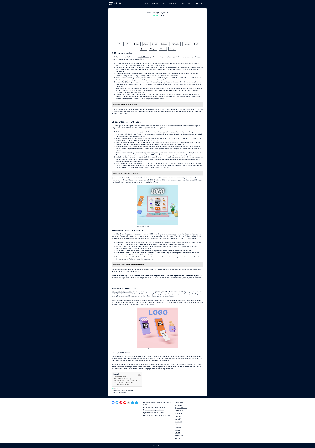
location (187, 44)
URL (183, 3)
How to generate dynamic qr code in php (156, 415)
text (121, 44)
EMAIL (190, 3)
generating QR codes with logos (132, 236)
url (129, 44)
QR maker (178, 427)
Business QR (179, 402)
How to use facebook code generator (123, 390)
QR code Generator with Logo (123, 379)
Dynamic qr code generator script (154, 407)
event (144, 49)
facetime (176, 44)
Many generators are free (128, 84)
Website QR (179, 436)
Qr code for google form (120, 392)
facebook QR (179, 411)
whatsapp (165, 44)
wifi (196, 44)
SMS (146, 3)
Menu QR (178, 419)
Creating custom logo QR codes (122, 292)
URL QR (177, 433)
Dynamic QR (179, 405)
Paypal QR (178, 422)
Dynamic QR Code (181, 408)
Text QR (177, 430)
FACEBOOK (198, 3)
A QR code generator (120, 376)
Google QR (178, 413)
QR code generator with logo (122, 126)
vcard (164, 49)
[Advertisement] (157, 30)
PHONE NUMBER (173, 3)
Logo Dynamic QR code (123, 384)
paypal (173, 49)
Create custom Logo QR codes (125, 382)
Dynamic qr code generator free (153, 410)
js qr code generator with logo (135, 59)
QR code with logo (122, 167)
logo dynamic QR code (120, 356)
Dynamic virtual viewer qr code (153, 413)
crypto (154, 49)
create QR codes (143, 57)
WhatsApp (154, 3)
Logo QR (115, 388)
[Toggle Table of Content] (138, 374)
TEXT (163, 3)
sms (146, 44)
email (155, 44)
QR (176, 424)
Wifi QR (177, 438)
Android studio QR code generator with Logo (128, 380)
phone (137, 44)
